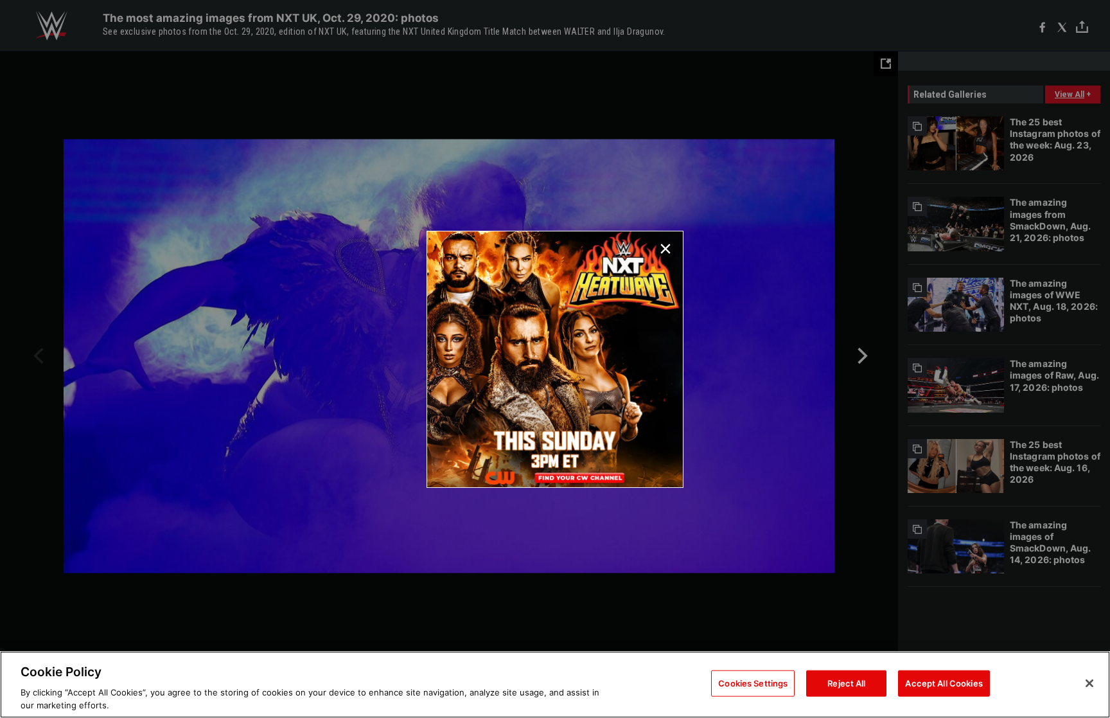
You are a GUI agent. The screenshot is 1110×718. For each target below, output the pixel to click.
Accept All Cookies (943, 683)
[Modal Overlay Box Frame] (555, 359)
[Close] (1089, 683)
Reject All (846, 683)
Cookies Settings (753, 683)
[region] (555, 684)
